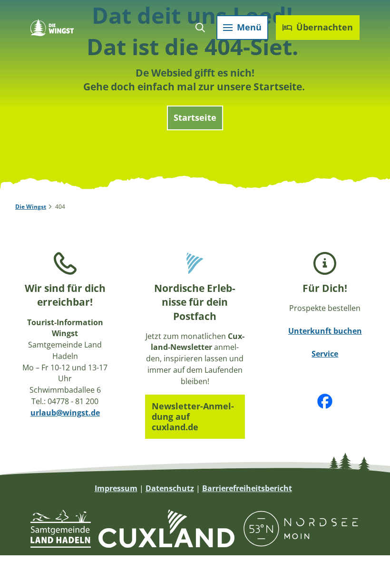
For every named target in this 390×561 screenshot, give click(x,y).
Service (325, 353)
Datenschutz (170, 488)
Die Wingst (30, 206)
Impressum (116, 488)
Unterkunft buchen (325, 331)
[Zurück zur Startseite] (52, 27)
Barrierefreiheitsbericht (247, 488)
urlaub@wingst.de (65, 412)
